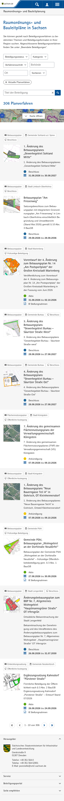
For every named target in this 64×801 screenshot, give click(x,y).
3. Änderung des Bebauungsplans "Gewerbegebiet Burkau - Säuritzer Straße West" (38, 326)
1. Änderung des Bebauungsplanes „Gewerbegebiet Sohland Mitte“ (38, 152)
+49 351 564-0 (27, 760)
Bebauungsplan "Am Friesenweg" (36, 199)
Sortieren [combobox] (36, 73)
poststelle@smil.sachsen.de (32, 766)
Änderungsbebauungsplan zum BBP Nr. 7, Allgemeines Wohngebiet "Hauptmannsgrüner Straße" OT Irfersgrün (42, 604)
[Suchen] (58, 93)
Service (7, 776)
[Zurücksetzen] (53, 93)
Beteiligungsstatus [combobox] (14, 56)
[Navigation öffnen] (57, 4)
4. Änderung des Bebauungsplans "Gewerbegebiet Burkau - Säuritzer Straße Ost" (38, 377)
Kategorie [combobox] (38, 56)
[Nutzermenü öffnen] (47, 4)
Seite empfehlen (11, 790)
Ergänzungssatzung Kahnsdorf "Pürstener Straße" (41, 677)
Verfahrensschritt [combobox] (14, 65)
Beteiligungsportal (12, 783)
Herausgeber (9, 738)
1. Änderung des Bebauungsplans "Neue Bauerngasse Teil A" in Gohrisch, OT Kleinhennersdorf (42, 490)
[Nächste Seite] (44, 725)
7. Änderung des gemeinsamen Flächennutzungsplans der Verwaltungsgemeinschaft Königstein (42, 432)
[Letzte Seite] (52, 725)
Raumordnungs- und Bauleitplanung (24, 11)
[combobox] (42, 65)
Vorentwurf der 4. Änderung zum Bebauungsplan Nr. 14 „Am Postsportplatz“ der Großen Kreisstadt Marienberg (41, 265)
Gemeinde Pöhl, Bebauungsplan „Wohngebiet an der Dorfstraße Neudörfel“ (41, 543)
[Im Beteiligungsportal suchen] (37, 4)
